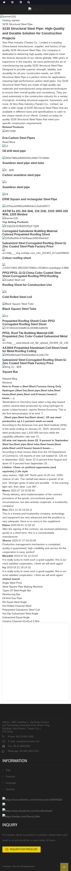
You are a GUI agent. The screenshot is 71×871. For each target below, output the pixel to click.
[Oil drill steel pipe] (5, 145)
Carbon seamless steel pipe (21, 175)
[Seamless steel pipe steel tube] (26, 157)
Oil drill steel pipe (14, 150)
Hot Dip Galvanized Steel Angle (20, 613)
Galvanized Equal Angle (16, 617)
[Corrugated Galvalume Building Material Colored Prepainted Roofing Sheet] (20, 225)
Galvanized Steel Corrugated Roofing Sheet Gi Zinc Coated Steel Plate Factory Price (34, 361)
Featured (10, 776)
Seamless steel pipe (16, 187)
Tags (8, 770)
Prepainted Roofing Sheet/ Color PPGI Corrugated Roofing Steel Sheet (28, 322)
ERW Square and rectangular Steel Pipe (29, 199)
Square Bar (10, 371)
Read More (8, 142)
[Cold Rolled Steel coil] (4, 291)
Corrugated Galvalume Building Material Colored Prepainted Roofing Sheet (29, 233)
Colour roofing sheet (16, 258)
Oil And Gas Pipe (12, 598)
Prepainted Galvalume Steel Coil (21, 609)
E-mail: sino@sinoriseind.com (24, 741)
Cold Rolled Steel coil (17, 297)
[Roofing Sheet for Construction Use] (13, 279)
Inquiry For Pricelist (24, 849)
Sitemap (10, 789)
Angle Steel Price (12, 582)
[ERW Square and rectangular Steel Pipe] (5, 194)
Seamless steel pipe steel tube (23, 163)
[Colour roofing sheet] (35, 251)
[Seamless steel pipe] (4, 181)
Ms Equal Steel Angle (14, 601)
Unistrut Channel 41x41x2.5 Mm (21, 621)
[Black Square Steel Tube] (18, 303)
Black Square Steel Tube (19, 308)
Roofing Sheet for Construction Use (27, 284)
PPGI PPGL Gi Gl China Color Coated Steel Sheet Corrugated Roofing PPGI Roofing (31, 274)
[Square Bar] (12, 366)
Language (11, 783)
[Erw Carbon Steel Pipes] (8, 130)
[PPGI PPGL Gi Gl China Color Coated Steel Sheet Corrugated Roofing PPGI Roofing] (35, 266)
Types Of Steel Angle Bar (16, 590)
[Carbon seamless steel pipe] (8, 169)
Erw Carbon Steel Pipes (18, 137)
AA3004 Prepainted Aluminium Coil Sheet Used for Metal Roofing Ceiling (35, 349)
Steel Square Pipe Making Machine (22, 586)
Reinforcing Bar (11, 594)
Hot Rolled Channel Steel (16, 605)
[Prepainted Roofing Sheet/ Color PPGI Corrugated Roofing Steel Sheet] (5, 315)
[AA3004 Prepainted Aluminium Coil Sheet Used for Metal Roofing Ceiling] (35, 341)
